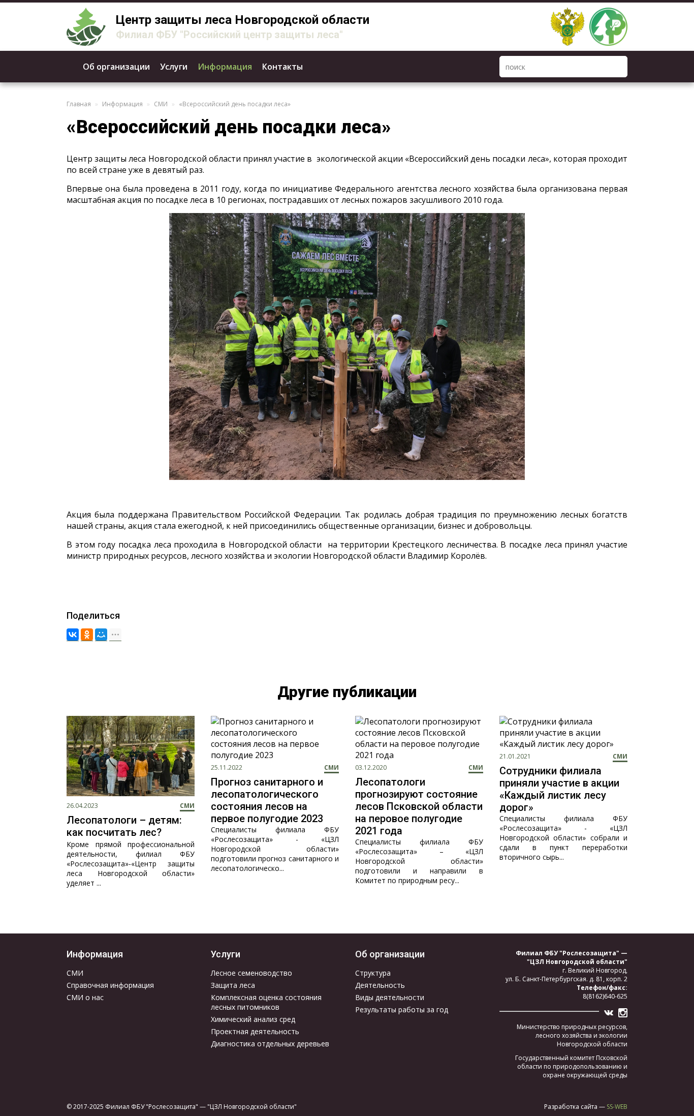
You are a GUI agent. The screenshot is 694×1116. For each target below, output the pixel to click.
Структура (373, 973)
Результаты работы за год (401, 1009)
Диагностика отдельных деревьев (270, 1043)
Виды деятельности (389, 997)
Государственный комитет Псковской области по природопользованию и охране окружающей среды (571, 1066)
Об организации (116, 66)
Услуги (173, 66)
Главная (79, 104)
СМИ (161, 104)
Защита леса (233, 985)
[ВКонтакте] (73, 634)
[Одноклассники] (87, 634)
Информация (225, 66)
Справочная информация (110, 985)
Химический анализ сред (253, 1019)
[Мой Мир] (101, 634)
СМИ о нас (85, 997)
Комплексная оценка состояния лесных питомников (266, 1002)
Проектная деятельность (255, 1031)
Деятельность (380, 985)
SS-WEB (617, 1106)
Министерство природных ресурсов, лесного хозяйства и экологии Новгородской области (572, 1035)
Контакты (282, 66)
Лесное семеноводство (251, 973)
